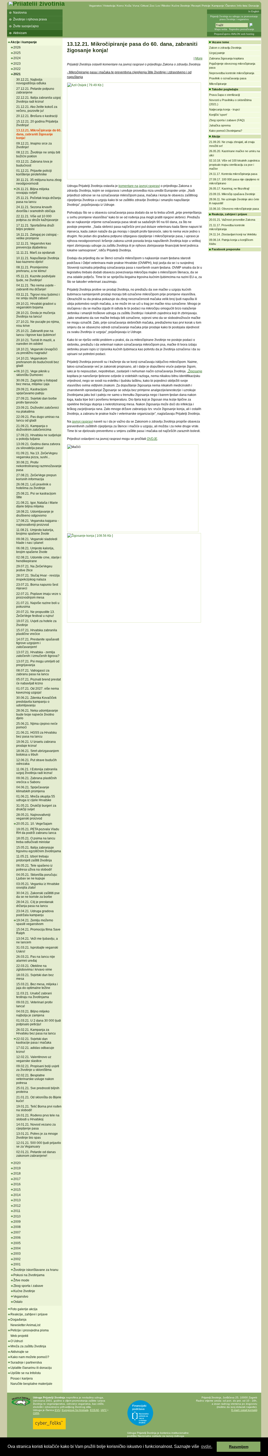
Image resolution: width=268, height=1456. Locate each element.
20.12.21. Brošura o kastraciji (37, 116)
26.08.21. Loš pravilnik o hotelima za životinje (33, 486)
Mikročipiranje (218, 83)
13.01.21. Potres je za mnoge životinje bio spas (37, 1135)
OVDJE (152, 439)
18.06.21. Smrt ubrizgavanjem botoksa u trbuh (37, 752)
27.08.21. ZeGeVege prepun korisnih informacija (36, 477)
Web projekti (19, 1336)
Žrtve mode (21, 1280)
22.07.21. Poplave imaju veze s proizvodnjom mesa (38, 595)
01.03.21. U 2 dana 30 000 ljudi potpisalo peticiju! (38, 1022)
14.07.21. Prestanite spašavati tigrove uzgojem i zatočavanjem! (37, 643)
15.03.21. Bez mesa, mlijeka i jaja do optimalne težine (37, 986)
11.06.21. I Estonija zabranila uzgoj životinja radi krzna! (36, 771)
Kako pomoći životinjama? (225, 130)
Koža (128, 5)
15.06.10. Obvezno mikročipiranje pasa (234, 208)
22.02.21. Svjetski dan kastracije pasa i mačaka (33, 1040)
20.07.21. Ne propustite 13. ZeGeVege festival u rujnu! (35, 613)
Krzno (120, 5)
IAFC (104, 1410)
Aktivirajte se (19, 1352)
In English (253, 11)
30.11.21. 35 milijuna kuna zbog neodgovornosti (39, 181)
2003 (17, 1253)
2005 (17, 1243)
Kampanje (218, 5)
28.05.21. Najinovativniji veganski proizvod (33, 816)
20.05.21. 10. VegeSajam (34, 824)
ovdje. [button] (206, 1446)
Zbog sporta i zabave (28, 1286)
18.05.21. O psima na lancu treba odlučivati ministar (35, 840)
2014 (17, 1195)
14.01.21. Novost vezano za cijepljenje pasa (36, 1126)
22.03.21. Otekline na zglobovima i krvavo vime (34, 967)
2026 (17, 47)
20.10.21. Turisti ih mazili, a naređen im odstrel (35, 342)
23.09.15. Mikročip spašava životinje (232, 194)
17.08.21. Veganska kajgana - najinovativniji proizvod (37, 522)
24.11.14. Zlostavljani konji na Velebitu (232, 234)
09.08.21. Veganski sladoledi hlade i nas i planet (36, 541)
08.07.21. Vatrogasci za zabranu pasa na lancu (32, 672)
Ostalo (18, 1302)
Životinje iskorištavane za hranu (35, 1270)
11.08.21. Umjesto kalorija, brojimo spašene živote (35, 531)
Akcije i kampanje (23, 42)
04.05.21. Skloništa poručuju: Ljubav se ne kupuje (37, 876)
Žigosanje (195, 371)
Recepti (195, 5)
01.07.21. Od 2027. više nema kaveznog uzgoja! (37, 690)
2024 (17, 58)
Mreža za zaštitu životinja (28, 1346)
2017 (17, 1179)
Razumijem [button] (238, 1446)
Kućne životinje (181, 5)
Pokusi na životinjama (28, 1275)
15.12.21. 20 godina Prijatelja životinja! (37, 123)
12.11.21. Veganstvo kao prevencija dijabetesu (33, 245)
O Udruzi (16, 1341)
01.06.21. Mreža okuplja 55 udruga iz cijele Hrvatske (35, 798)
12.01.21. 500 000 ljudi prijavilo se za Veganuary (38, 1144)
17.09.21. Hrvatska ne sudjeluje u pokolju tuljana (38, 437)
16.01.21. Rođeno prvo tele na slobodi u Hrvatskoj (37, 1117)
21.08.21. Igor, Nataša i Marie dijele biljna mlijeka (37, 504)
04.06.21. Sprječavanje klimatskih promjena (32, 789)
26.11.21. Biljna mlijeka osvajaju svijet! (32, 191)
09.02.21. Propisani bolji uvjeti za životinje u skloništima (37, 1068)
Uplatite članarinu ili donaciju (31, 1368)
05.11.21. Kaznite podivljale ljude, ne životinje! (35, 278)
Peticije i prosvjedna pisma (29, 1330)
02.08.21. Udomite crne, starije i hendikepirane (38, 559)
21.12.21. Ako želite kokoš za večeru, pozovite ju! (36, 108)
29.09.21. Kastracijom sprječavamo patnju (31, 391)
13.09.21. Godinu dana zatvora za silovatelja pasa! (38, 446)
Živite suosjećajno (26, 26)
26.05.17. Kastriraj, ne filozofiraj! (229, 188)
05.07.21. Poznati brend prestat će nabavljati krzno (38, 681)
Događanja (18, 1319)
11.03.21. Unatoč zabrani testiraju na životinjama (34, 995)
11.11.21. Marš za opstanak (35, 252)
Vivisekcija (109, 5)
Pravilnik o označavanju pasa (227, 78)
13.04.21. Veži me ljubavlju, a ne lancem (37, 940)
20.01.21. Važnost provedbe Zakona (232, 219)
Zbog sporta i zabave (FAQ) (227, 120)
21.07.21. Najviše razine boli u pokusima (37, 604)
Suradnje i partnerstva (26, 1362)
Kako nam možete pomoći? (29, 1357)
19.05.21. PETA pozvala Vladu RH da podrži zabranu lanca (37, 831)
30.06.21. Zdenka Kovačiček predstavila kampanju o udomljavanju (36, 701)
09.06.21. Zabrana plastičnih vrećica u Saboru (36, 780)
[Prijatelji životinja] (37, 3)
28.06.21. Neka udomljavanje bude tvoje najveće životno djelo (37, 714)
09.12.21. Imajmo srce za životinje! (34, 145)
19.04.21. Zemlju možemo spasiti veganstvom (34, 922)
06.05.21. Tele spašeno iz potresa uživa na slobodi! (34, 867)
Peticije (206, 5)
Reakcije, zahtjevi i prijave (29, 1314)
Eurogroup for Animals (75, 1410)
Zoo (152, 5)
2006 (17, 1237)
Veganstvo (95, 5)
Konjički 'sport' (218, 114)
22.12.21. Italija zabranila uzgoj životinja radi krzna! (38, 99)
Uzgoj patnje (217, 52)
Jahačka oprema (220, 125)
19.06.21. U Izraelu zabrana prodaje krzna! (36, 743)
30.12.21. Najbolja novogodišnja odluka (31, 81)
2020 (17, 1163)
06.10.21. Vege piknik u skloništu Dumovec (32, 373)
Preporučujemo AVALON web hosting (234, 34)
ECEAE (94, 1410)
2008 (17, 1227)
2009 (17, 1222)
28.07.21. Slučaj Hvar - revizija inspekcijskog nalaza (38, 577)
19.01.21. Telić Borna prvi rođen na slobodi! (39, 1108)
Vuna (136, 5)
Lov (158, 5)
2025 (17, 53)
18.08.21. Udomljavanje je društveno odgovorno (35, 513)
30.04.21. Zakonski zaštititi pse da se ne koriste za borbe (38, 895)
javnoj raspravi (82, 421)
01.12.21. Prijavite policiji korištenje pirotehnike (34, 172)
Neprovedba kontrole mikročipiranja (231, 73)
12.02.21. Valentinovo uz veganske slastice (33, 1058)
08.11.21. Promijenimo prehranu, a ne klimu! (32, 269)
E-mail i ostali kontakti (244, 1410)
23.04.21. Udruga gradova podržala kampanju (35, 913)
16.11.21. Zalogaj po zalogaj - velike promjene (37, 236)
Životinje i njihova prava (30, 19)
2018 (17, 1173)
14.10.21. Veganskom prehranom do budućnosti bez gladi (37, 362)
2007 (17, 1232)
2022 (17, 69)
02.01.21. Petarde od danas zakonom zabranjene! (36, 1154)
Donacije (254, 5)
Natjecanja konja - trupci (224, 109)
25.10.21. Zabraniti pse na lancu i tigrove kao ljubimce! (36, 332)
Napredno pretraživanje (241, 29)
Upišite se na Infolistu (25, 1373)
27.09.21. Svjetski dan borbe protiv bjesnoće (36, 400)
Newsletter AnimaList (25, 1325)
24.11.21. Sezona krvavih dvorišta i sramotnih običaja (35, 209)
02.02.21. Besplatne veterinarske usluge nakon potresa (35, 1079)
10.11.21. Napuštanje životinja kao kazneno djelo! (37, 260)
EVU (57, 1410)
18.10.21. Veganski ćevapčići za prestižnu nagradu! (37, 351)
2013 (17, 1200)
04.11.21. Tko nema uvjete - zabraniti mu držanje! (35, 287)
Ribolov (165, 5)
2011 (16, 1211)
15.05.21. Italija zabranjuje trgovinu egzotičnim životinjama (38, 849)
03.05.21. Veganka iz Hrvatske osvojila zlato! (37, 885)
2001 (17, 1264)
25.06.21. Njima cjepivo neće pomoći (37, 725)
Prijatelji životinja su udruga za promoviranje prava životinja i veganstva (234, 18)
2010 (17, 1216)
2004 (17, 1248)
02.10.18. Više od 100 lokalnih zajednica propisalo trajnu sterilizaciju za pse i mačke (234, 164)
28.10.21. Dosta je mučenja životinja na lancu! (35, 314)
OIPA (36, 1413)
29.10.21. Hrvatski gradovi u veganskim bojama (36, 305)
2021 (17, 74)
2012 (17, 1206)
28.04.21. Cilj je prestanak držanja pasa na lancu (34, 903)
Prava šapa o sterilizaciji (224, 94)
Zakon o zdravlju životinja (225, 47)
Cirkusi (144, 5)
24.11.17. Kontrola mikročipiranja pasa (233, 173)
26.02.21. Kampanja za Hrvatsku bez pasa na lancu (36, 1031)
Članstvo (230, 5)
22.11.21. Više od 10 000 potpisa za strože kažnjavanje (37, 218)
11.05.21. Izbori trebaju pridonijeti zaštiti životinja (34, 858)
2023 (17, 63)
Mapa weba (221, 29)
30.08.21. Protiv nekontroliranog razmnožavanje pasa (39, 466)
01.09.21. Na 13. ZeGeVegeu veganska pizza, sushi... (37, 455)
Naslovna (20, 12)
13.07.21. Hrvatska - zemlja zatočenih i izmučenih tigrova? (37, 654)
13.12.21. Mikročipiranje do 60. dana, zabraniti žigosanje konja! (38, 134)
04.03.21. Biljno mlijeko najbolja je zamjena (32, 1013)
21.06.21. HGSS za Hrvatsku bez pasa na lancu (36, 734)
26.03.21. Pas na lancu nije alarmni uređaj (35, 958)
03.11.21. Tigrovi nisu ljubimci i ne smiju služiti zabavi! (38, 296)
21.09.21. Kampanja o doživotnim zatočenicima (33, 427)
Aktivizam (20, 33)
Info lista (242, 5)
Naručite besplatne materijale (31, 1384)
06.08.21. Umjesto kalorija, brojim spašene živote (35, 550)
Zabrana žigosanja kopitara (226, 58)
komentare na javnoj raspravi (139, 186)
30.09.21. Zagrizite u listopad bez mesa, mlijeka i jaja (36, 382)
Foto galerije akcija (23, 1309)
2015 (17, 1190)
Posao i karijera (21, 1378)
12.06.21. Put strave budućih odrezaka (36, 762)
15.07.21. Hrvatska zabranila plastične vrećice (36, 632)
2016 (17, 1184)
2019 (17, 1168)
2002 (17, 1259)
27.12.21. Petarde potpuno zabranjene (35, 90)
